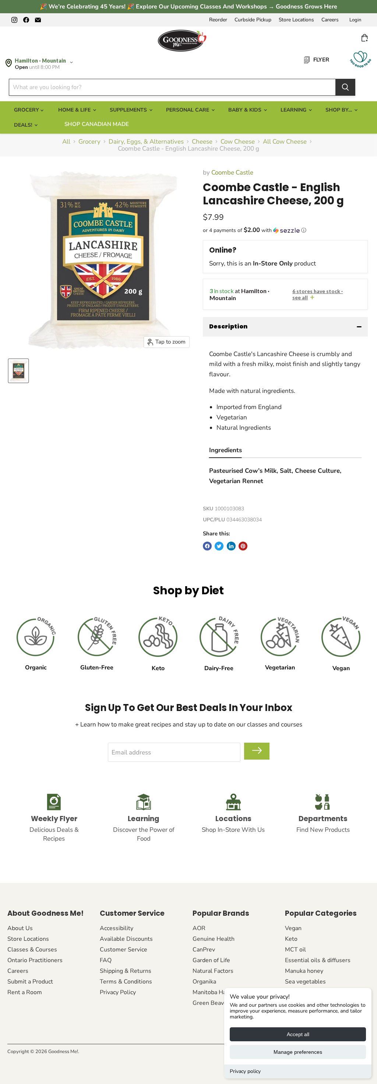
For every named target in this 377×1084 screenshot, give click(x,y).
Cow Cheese (238, 141)
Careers (330, 20)
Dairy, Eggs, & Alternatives (146, 141)
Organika (204, 982)
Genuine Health (214, 939)
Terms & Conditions (126, 982)
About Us (20, 928)
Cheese (202, 141)
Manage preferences (298, 1052)
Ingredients (225, 450)
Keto (291, 939)
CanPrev (204, 950)
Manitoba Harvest (216, 992)
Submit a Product (30, 982)
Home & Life (75, 109)
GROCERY (27, 109)
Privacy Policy (118, 992)
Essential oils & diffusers (317, 960)
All (66, 141)
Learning (294, 109)
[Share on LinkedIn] (231, 546)
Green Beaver (211, 1003)
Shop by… (339, 109)
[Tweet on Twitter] (219, 546)
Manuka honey (304, 971)
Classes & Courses (32, 950)
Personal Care (188, 109)
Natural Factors (213, 971)
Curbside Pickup (253, 20)
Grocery (89, 141)
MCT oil (295, 950)
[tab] (225, 451)
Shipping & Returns (125, 971)
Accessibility (116, 928)
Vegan (293, 928)
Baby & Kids (245, 109)
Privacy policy (245, 1071)
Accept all (298, 1034)
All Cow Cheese (285, 141)
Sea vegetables (305, 982)
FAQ (106, 960)
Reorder (218, 20)
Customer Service (123, 950)
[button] (285, 230)
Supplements (129, 109)
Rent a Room (24, 992)
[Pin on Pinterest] (243, 546)
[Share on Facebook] (207, 546)
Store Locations (296, 20)
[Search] (345, 87)
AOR (199, 928)
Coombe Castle (232, 172)
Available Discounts (126, 939)
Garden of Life (211, 960)
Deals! (24, 125)
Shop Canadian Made (96, 124)
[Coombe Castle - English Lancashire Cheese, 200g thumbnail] (18, 371)
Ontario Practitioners (35, 960)
